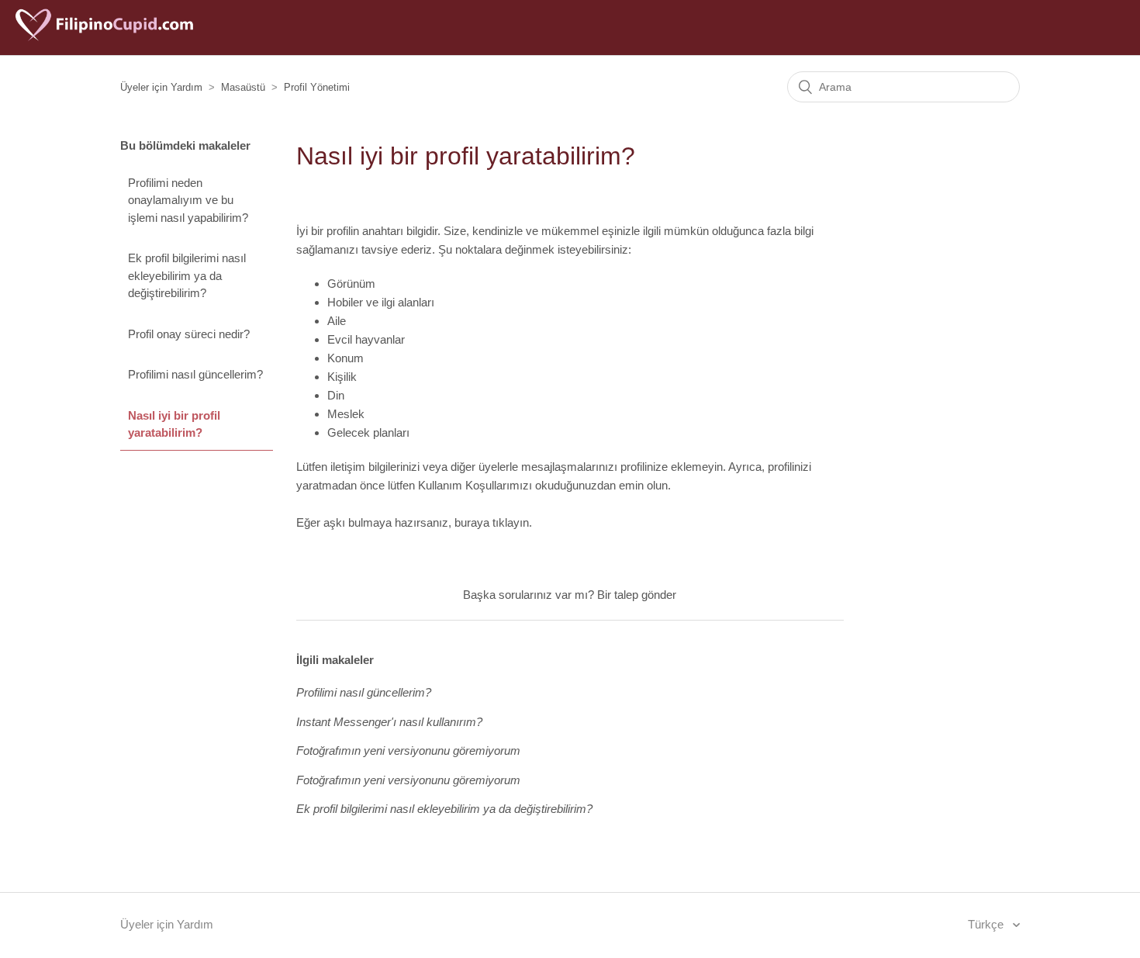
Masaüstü (243, 87)
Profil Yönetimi (317, 87)
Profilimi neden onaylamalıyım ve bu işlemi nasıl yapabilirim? (188, 200)
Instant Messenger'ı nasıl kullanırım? (389, 721)
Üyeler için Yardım (161, 87)
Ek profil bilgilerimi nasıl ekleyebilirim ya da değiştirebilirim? (187, 275)
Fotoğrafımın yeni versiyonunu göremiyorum (408, 750)
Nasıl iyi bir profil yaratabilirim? (174, 424)
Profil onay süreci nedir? (189, 334)
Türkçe (987, 924)
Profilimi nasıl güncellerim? (195, 374)
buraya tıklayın (491, 522)
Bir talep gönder (636, 594)
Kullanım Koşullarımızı (475, 485)
